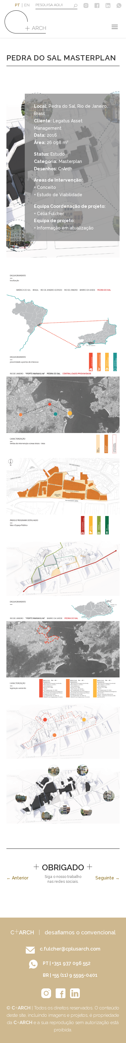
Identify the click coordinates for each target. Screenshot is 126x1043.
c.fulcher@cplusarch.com (70, 949)
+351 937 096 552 (71, 963)
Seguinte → (107, 877)
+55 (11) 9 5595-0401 (75, 975)
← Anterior (17, 877)
